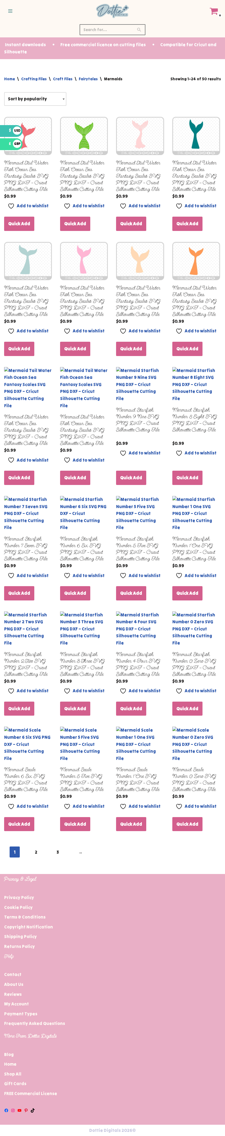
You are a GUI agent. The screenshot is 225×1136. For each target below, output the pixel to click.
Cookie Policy (18, 907)
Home (9, 78)
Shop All (12, 1074)
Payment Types (20, 1013)
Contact (12, 974)
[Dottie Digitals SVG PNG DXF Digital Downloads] (112, 11)
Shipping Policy (20, 936)
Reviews (13, 994)
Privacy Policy (19, 897)
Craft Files (62, 78)
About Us (13, 984)
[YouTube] (19, 1110)
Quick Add (19, 223)
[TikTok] (32, 1110)
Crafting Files (34, 78)
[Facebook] (6, 1110)
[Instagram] (13, 1110)
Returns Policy (19, 946)
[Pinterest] (26, 1110)
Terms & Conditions (25, 917)
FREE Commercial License (30, 1093)
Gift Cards (15, 1083)
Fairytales (88, 78)
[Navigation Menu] (10, 11)
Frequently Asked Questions (34, 1023)
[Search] (139, 29)
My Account (16, 1004)
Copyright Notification (28, 927)
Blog (9, 1054)
